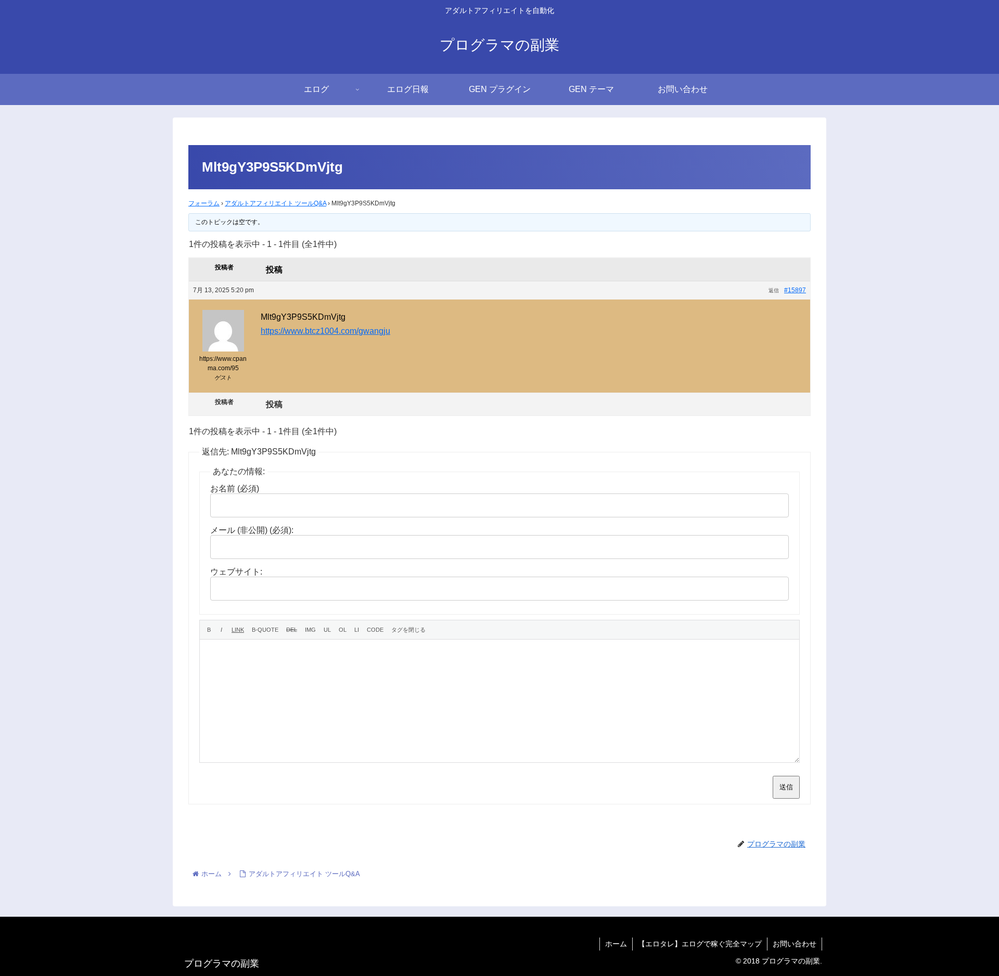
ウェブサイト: (236, 571)
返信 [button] (774, 290)
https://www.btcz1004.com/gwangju (325, 331)
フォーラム (204, 203)
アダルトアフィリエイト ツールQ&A (275, 203)
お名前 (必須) (234, 488)
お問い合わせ (794, 944)
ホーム (616, 944)
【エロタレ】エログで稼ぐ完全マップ (700, 944)
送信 (786, 787)
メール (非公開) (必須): (251, 530)
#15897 (795, 290)
